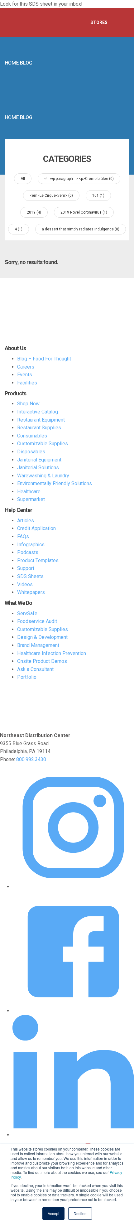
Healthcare (29, 492)
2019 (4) (34, 212)
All (23, 178)
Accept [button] (53, 1213)
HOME (12, 63)
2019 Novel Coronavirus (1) (83, 212)
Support (25, 568)
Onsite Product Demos (42, 661)
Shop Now (28, 404)
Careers (25, 367)
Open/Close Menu (121, 23)
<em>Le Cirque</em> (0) (51, 195)
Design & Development (42, 637)
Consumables (32, 436)
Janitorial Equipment (39, 460)
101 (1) (98, 195)
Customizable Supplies (42, 443)
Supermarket (31, 499)
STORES (99, 22)
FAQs (23, 536)
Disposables (31, 452)
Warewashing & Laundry (43, 476)
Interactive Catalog (37, 412)
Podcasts (27, 552)
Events (24, 375)
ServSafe (27, 613)
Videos (25, 584)
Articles (25, 521)
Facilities (27, 383)
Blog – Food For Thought (44, 359)
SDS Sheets (30, 576)
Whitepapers (31, 592)
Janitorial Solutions (38, 468)
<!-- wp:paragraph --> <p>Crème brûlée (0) (79, 178)
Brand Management (38, 645)
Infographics (31, 545)
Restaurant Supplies (39, 428)
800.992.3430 (31, 759)
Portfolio (26, 677)
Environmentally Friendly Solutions (54, 483)
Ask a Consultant (35, 669)
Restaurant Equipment (41, 420)
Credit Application (36, 528)
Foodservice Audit (37, 621)
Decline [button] (80, 1213)
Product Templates (38, 560)
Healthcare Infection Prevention (51, 653)
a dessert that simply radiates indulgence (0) (80, 229)
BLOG (26, 63)
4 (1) (18, 229)
